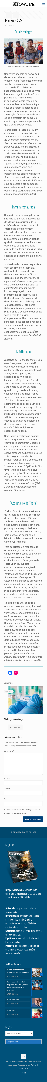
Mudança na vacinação (14, 719)
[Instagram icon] (25, 1073)
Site (5, 799)
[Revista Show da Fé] (23, 4)
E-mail (7, 789)
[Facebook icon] (22, 1073)
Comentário (9, 751)
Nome (7, 778)
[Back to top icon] (23, 1056)
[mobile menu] (44, 4)
